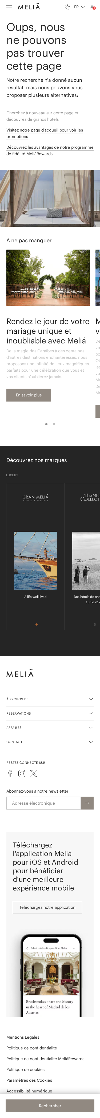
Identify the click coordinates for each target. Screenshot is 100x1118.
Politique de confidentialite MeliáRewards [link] (45, 1058)
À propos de (17, 699)
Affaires (14, 728)
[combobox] (79, 7)
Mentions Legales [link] (22, 1037)
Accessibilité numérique (29, 1091)
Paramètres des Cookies (29, 1080)
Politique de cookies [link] (25, 1069)
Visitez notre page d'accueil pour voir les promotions (44, 133)
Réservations (18, 713)
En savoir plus (29, 394)
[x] (33, 773)
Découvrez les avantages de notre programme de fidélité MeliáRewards (50, 150)
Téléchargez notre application (47, 907)
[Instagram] (22, 773)
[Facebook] (10, 773)
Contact (14, 742)
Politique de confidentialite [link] (31, 1047)
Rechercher (50, 1105)
